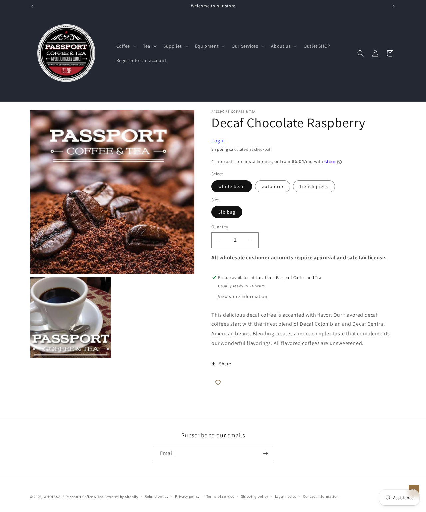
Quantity (219, 227)
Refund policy (156, 496)
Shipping (219, 149)
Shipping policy (255, 496)
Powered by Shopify (121, 496)
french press (314, 186)
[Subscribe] (265, 453)
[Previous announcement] (32, 6)
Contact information (321, 496)
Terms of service (220, 496)
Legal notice (285, 496)
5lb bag (226, 212)
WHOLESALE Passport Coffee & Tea (74, 496)
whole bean (231, 186)
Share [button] (225, 364)
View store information (242, 296)
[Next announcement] (393, 6)
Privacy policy (187, 496)
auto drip (272, 186)
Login (218, 140)
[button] (125, 46)
